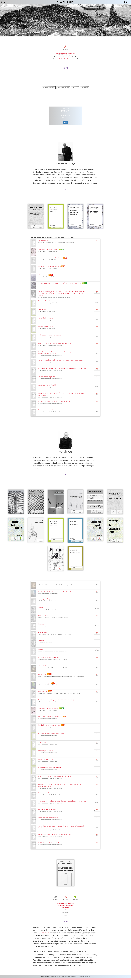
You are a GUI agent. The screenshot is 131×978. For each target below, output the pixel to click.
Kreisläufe (41, 640)
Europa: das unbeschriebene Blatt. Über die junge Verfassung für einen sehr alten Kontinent (61, 394)
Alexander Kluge (61, 53)
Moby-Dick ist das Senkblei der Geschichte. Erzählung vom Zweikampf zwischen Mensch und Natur (59, 352)
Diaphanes (65, 2)
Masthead (87, 976)
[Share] (67, 68)
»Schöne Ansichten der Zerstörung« (49, 410)
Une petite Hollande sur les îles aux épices (51, 301)
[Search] (4, 2)
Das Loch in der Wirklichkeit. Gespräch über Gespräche (54, 343)
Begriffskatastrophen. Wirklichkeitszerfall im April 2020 (55, 401)
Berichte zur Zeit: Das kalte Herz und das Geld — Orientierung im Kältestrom (62, 368)
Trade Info (67, 976)
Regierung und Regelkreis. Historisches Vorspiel (52, 598)
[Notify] (64, 68)
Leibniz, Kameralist (43, 615)
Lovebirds (41, 582)
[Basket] (129, 2)
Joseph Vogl (71, 53)
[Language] (127, 2)
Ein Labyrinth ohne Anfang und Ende (49, 266)
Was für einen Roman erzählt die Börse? (50, 257)
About (58, 976)
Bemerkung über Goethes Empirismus (49, 657)
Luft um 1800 (42, 666)
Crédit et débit (42, 309)
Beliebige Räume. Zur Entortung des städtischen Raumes (55, 591)
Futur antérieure (43, 275)
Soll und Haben (43, 933)
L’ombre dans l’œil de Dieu (46, 326)
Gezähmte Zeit (42, 674)
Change (65, 122)
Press (62, 976)
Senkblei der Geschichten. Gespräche (63, 58)
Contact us (73, 976)
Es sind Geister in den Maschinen (48, 385)
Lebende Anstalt (43, 632)
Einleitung (41, 624)
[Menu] (1, 2)
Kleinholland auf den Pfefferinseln (48, 249)
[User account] (124, 2)
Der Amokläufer (43, 691)
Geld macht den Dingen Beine (47, 376)
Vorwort (40, 607)
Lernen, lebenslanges (44, 682)
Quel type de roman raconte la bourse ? (50, 335)
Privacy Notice (80, 976)
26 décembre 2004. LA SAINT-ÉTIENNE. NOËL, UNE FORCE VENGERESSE (60, 283)
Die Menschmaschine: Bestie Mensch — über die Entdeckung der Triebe (60, 360)
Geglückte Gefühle (43, 240)
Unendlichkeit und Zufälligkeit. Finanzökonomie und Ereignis (57, 699)
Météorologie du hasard (45, 318)
